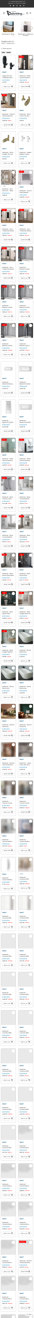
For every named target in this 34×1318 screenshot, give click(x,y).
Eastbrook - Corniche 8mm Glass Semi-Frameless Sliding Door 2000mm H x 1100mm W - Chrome (7, 1224)
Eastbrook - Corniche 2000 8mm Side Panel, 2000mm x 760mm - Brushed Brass (8, 1109)
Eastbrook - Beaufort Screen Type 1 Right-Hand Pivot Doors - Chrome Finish (7, 307)
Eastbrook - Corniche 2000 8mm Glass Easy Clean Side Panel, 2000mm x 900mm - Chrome (25, 956)
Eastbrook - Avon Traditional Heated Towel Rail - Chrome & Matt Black (8, 230)
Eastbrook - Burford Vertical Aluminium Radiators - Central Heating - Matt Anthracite (8, 764)
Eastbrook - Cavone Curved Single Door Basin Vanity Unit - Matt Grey (25, 802)
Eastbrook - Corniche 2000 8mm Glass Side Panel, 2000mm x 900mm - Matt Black (7, 1070)
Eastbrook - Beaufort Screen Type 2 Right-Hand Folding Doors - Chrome (8, 345)
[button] (32, 28)
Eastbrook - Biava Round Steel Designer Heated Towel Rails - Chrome (25, 575)
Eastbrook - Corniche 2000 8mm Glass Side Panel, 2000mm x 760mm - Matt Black (7, 1032)
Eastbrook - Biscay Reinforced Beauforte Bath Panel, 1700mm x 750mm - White (25, 688)
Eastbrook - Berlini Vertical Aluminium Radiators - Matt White (25, 77)
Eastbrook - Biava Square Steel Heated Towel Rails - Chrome (8, 613)
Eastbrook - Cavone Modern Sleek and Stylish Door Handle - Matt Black (8, 879)
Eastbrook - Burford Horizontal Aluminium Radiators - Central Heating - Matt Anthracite (8, 726)
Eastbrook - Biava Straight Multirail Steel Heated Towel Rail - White (8, 651)
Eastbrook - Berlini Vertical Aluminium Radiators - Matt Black (25, 460)
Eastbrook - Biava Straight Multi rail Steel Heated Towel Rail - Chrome (25, 613)
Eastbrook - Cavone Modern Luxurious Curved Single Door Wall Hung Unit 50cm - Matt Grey (7, 841)
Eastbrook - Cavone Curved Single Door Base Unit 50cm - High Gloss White (7, 802)
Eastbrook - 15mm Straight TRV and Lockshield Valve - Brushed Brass (7, 153)
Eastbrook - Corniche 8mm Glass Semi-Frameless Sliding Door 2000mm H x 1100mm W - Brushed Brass (25, 1185)
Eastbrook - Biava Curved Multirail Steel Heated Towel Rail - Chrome (25, 498)
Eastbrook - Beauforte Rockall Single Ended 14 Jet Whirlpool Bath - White (25, 422)
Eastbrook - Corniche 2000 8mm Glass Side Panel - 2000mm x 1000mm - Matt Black (8, 994)
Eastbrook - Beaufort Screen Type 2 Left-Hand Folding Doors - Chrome (25, 307)
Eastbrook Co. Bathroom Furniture (25, 34)
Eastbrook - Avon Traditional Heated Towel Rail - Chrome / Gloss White (25, 230)
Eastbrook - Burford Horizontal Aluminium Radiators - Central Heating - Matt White (26, 726)
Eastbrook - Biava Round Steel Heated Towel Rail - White (8, 575)
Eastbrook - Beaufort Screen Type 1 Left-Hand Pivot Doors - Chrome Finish (25, 268)
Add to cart (7, 86)
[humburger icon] (4, 13)
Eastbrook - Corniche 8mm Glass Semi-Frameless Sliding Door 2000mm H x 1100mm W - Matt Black (25, 1224)
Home (3, 43)
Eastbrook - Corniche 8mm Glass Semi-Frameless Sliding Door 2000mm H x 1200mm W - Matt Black (7, 1298)
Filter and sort (7, 48)
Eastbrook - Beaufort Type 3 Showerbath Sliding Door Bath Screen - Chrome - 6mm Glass (25, 345)
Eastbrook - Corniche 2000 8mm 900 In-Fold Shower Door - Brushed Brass (25, 878)
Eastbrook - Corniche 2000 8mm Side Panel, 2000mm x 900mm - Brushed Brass (8, 1147)
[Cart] (30, 13)
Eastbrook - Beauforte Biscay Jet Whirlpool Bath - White (7, 383)
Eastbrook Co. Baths (8, 34)
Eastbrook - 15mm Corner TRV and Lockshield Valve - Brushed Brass (25, 115)
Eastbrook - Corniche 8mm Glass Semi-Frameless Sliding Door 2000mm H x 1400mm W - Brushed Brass (25, 1298)
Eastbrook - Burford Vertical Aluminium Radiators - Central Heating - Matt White (26, 1262)
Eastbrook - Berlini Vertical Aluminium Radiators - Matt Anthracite (8, 460)
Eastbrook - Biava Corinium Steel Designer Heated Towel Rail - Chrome (7, 498)
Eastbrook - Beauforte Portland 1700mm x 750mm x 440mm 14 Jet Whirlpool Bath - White (25, 383)
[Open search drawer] (27, 13)
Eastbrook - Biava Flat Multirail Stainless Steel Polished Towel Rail (25, 536)
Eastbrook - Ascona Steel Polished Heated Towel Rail (26, 192)
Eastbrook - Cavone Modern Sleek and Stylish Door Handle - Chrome (25, 841)
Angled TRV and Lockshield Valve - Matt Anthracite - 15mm (7, 77)
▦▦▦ (3, 52)
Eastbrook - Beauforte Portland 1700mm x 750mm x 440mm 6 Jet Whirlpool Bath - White (8, 422)
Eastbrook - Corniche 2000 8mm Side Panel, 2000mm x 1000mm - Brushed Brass (25, 1070)
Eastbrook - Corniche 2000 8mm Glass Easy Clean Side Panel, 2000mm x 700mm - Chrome (25, 917)
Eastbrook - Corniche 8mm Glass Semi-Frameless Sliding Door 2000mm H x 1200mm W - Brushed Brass (7, 1262)
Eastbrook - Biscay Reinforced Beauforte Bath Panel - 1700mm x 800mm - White (8, 688)
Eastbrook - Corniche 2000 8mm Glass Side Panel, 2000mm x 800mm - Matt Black (25, 1032)
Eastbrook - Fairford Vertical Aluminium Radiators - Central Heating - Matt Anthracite (8, 115)
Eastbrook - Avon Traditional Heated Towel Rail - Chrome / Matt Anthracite (8, 268)
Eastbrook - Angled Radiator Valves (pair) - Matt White (25, 153)
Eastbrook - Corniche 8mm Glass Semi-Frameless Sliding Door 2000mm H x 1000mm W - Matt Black (8, 1185)
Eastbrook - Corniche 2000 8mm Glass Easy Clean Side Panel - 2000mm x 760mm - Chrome (8, 917)
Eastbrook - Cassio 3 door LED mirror (25, 764)
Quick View (24, 86)
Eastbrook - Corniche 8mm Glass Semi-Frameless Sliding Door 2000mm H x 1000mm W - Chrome (25, 1147)
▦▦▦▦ (9, 52)
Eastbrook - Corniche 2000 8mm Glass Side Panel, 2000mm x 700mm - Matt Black (25, 994)
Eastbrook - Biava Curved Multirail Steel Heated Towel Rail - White (8, 536)
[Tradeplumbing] (15, 13)
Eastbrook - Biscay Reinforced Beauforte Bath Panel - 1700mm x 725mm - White (25, 651)
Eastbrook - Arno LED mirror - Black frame (7, 190)
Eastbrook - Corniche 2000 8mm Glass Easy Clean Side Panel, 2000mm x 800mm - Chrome (8, 956)
